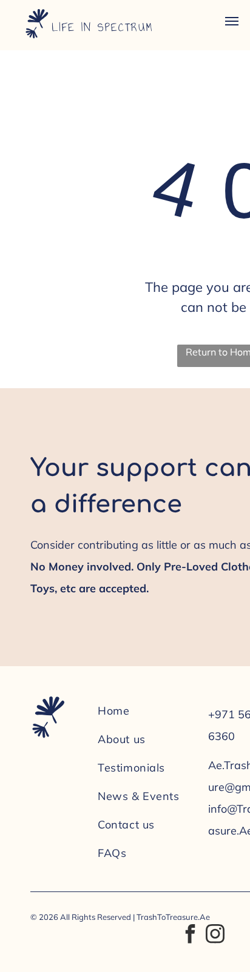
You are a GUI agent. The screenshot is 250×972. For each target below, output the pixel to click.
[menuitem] (147, 710)
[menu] (232, 21)
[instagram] (215, 935)
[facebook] (190, 935)
